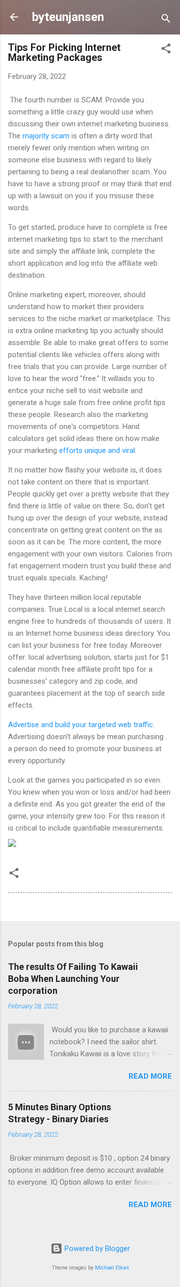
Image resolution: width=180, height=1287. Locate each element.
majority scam (47, 135)
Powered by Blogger (96, 1248)
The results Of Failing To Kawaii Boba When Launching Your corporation (73, 978)
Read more (150, 1076)
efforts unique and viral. (97, 450)
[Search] (166, 20)
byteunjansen (68, 17)
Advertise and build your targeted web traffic (80, 724)
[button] (166, 50)
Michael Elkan (112, 1268)
